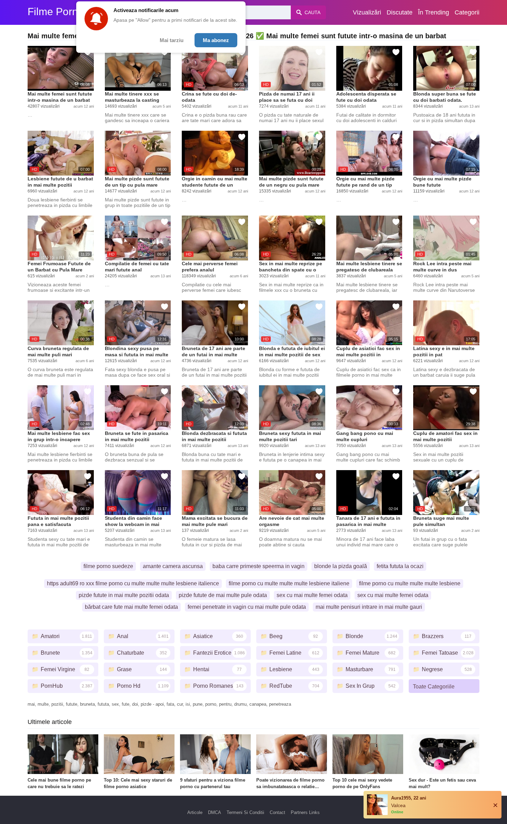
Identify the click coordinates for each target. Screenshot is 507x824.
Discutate (399, 12)
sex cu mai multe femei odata (312, 595)
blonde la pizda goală (340, 566)
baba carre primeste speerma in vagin (258, 566)
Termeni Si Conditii (245, 812)
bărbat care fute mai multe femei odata (131, 607)
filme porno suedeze (108, 566)
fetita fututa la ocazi (400, 566)
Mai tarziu (171, 40)
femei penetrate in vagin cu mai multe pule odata (247, 607)
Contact (277, 812)
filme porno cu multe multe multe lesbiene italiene (289, 583)
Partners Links (305, 812)
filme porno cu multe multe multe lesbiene (409, 583)
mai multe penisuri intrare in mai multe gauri (369, 607)
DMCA (214, 812)
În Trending (433, 12)
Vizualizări (367, 12)
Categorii (467, 12)
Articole (194, 812)
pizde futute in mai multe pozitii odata (124, 595)
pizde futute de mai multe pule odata (223, 595)
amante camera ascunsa (173, 566)
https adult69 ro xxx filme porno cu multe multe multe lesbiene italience (133, 583)
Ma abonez (216, 40)
